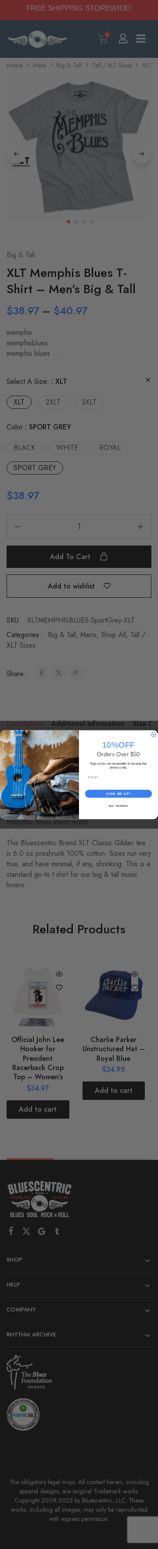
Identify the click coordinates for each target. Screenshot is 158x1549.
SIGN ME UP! (118, 793)
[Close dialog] (153, 734)
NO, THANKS (118, 805)
